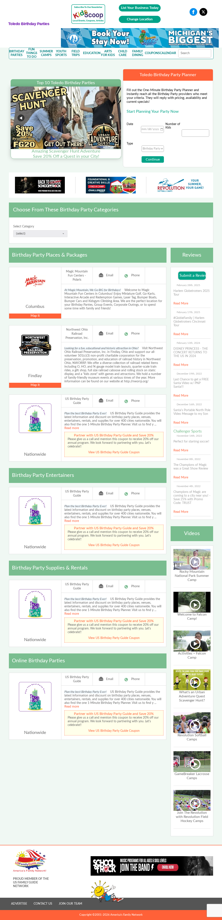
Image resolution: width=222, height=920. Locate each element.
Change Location (140, 19)
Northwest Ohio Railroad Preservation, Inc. (76, 333)
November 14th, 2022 (189, 435)
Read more (71, 428)
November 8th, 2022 (189, 459)
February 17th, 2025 (188, 312)
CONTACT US (43, 903)
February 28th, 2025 (188, 285)
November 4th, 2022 (189, 486)
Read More (180, 303)
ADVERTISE (19, 903)
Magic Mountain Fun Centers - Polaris (77, 275)
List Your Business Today (139, 8)
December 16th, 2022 (189, 404)
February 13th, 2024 (188, 343)
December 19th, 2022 (189, 373)
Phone (135, 275)
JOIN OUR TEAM (70, 903)
